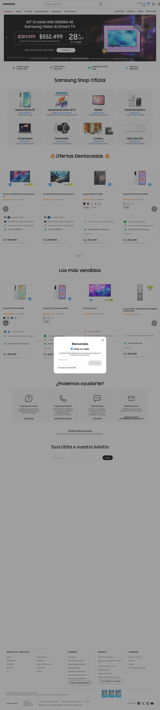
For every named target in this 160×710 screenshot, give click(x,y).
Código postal (63, 359)
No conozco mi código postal (67, 367)
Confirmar (95, 363)
